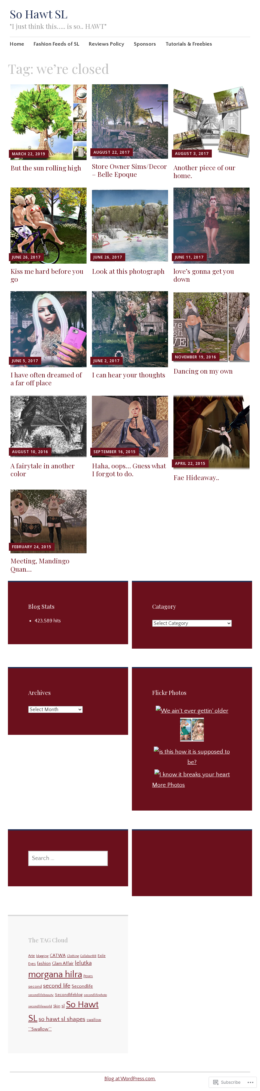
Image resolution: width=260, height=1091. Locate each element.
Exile (102, 956)
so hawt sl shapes (62, 1019)
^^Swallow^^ (40, 1029)
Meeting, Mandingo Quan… (39, 564)
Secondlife (82, 986)
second (35, 987)
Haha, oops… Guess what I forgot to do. (129, 469)
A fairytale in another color (42, 469)
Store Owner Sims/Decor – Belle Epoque (129, 170)
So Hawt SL (39, 13)
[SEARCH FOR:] (68, 858)
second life (56, 986)
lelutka (83, 963)
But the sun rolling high (45, 167)
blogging (42, 956)
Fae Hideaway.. (196, 477)
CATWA (58, 955)
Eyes (32, 964)
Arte (31, 956)
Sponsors (145, 44)
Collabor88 (88, 956)
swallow (94, 1020)
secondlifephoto (95, 995)
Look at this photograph (128, 270)
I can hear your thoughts (128, 374)
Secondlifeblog (68, 994)
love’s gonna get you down (203, 274)
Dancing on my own (203, 370)
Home (17, 44)
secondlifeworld (40, 1006)
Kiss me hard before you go (46, 274)
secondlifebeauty (41, 995)
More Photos (168, 785)
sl (63, 1006)
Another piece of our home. (204, 171)
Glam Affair (63, 963)
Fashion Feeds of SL (56, 44)
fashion (44, 963)
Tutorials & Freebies (189, 44)
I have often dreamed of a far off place (46, 378)
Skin (56, 1006)
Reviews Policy (106, 44)
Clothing (73, 956)
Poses (88, 976)
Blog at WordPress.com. (130, 1078)
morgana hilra (55, 974)
